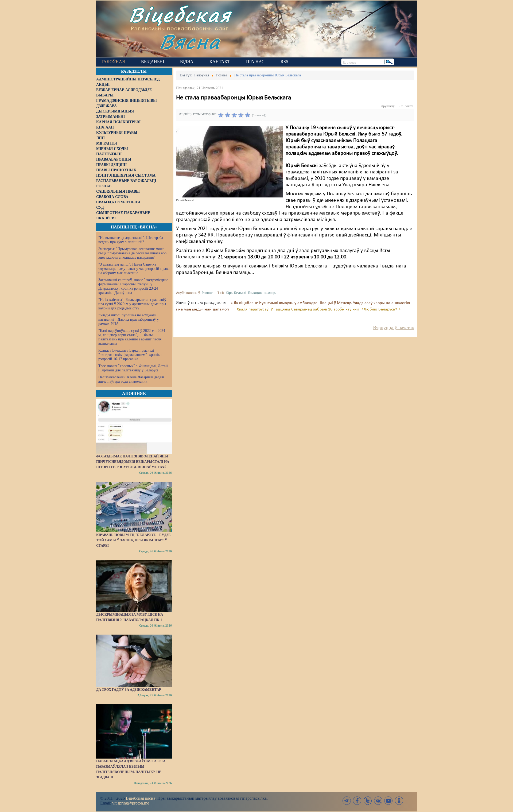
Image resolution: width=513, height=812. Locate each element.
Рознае (207, 293)
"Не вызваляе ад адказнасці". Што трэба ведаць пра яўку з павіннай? (130, 240)
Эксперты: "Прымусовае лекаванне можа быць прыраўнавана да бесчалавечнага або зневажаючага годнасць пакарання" (132, 253)
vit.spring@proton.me (130, 803)
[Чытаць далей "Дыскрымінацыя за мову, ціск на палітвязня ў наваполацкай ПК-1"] (134, 586)
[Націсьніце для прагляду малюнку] (229, 162)
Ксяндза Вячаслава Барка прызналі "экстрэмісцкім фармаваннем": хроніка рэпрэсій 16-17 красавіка (129, 354)
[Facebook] (357, 800)
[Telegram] (346, 800)
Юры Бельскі (236, 293)
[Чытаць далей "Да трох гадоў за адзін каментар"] (134, 661)
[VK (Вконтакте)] (378, 800)
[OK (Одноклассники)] (398, 800)
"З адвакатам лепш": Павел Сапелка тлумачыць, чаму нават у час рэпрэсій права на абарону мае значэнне (133, 268)
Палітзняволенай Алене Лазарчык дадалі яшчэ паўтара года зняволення (131, 379)
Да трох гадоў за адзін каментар (128, 689)
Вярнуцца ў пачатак (393, 327)
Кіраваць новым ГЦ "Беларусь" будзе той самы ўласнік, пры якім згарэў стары (133, 540)
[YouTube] (388, 800)
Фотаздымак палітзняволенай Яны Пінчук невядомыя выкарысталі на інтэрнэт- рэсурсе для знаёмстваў (132, 461)
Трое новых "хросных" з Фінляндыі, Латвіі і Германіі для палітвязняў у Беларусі (133, 368)
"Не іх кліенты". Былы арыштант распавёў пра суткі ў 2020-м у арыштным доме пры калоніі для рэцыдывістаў (132, 304)
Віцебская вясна (140, 798)
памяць (270, 293)
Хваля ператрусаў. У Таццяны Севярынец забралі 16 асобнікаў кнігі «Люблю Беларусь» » (319, 309)
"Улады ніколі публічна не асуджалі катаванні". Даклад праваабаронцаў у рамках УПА (128, 319)
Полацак (255, 293)
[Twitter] (367, 800)
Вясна (190, 41)
